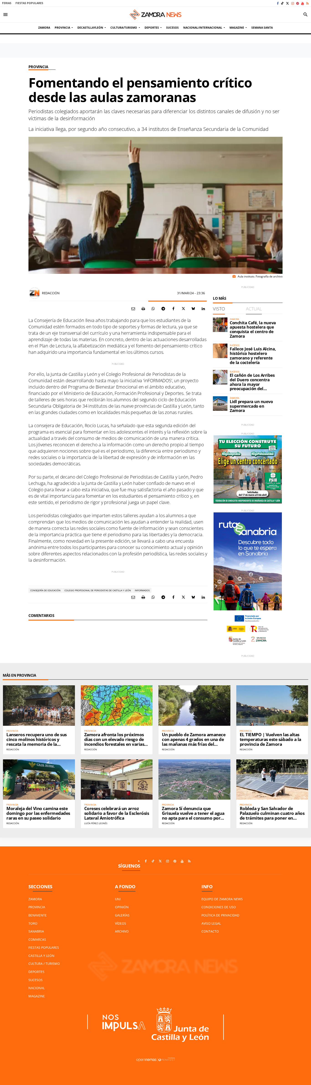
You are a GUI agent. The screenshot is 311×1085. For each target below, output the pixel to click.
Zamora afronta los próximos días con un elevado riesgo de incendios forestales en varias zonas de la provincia (114, 742)
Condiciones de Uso (218, 907)
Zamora (35, 899)
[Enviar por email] (133, 308)
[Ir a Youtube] (302, 3)
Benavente (37, 915)
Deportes (36, 972)
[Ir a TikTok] (282, 3)
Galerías (122, 915)
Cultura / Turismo (44, 963)
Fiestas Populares (29, 3)
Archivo (122, 931)
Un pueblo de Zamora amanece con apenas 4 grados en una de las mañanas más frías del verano (193, 742)
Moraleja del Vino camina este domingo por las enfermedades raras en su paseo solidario (38, 813)
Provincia (38, 66)
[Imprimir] (143, 308)
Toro (32, 923)
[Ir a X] (287, 3)
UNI (118, 899)
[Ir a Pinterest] (297, 3)
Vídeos (120, 923)
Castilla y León (41, 955)
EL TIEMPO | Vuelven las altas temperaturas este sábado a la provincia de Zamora (270, 739)
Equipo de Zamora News (222, 899)
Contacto (210, 931)
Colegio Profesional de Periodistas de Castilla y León (97, 590)
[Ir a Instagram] (292, 3)
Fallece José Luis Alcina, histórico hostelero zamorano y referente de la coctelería (253, 355)
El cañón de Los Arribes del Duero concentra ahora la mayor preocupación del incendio (252, 384)
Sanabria (36, 931)
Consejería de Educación (45, 590)
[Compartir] (153, 308)
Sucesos (35, 980)
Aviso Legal (211, 923)
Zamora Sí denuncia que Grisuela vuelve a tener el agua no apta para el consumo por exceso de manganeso (193, 816)
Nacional (36, 988)
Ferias (6, 3)
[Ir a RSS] (307, 3)
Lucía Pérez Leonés (95, 823)
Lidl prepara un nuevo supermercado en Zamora (251, 406)
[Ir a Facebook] (278, 3)
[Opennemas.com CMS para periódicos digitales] (155, 1059)
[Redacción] (34, 293)
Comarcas (37, 939)
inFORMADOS (142, 590)
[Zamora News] (155, 14)
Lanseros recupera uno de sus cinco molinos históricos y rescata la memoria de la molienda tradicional (36, 742)
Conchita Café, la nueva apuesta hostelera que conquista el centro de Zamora (253, 329)
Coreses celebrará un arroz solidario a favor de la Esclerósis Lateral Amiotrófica (116, 813)
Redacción (50, 293)
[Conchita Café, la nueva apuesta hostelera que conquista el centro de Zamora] (220, 324)
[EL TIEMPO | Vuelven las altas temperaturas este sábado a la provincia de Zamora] (272, 705)
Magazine (36, 996)
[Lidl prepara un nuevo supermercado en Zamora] (220, 403)
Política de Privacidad (220, 915)
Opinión (122, 907)
